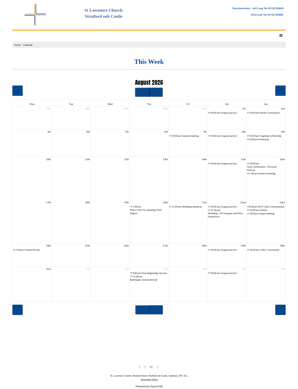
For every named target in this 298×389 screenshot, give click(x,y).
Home (17, 44)
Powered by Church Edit (149, 386)
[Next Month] (280, 91)
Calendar (28, 44)
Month (142, 92)
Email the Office (149, 379)
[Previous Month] (17, 91)
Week (156, 92)
